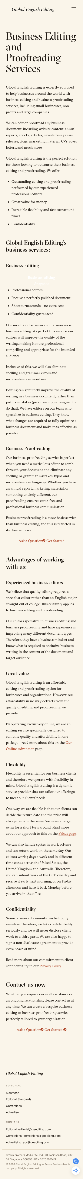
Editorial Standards (18, 1099)
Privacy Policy (50, 966)
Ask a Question (30, 540)
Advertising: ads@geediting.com (28, 1142)
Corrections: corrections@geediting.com (33, 1135)
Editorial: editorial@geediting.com (28, 1129)
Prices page (67, 833)
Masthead (12, 1093)
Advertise (12, 1112)
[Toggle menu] (74, 9)
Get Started (55, 540)
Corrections (14, 1106)
